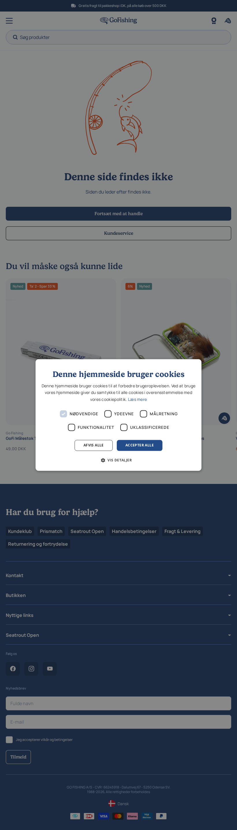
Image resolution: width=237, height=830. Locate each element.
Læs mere (137, 399)
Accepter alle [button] (139, 445)
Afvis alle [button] (94, 445)
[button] (118, 460)
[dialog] (118, 415)
